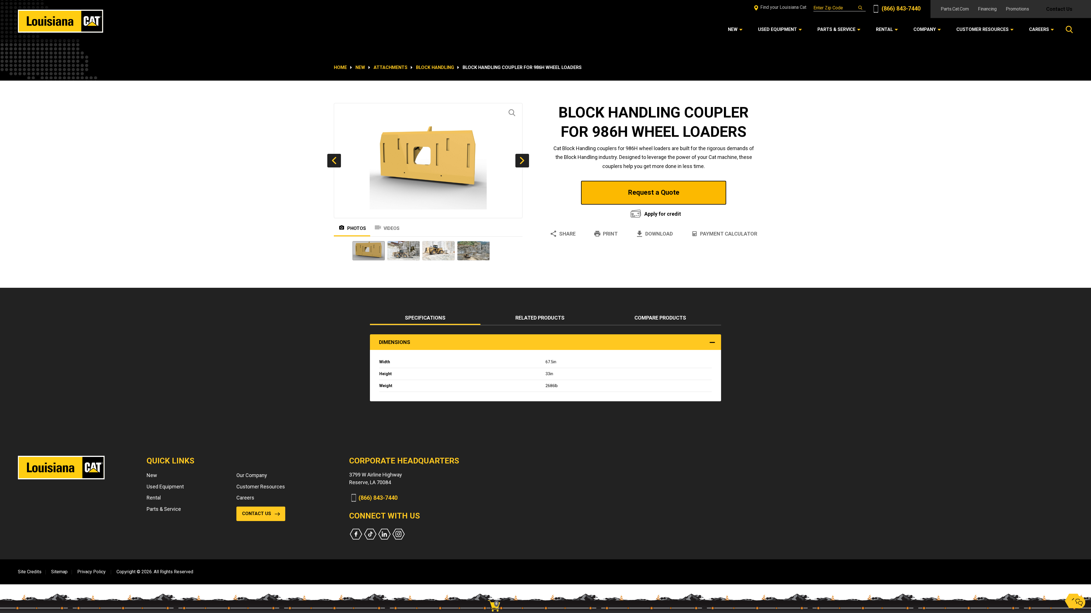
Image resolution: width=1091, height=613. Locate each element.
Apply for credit (662, 214)
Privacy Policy (91, 571)
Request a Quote (653, 192)
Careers (245, 498)
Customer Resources (260, 487)
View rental (583, 212)
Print (610, 234)
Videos (391, 228)
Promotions (1017, 9)
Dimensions (394, 342)
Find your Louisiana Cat (782, 7)
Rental (154, 498)
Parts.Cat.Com (955, 9)
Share (567, 234)
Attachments (390, 67)
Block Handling (435, 67)
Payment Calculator (728, 234)
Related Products (540, 318)
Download (659, 234)
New (360, 67)
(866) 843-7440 (900, 8)
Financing (987, 9)
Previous (334, 160)
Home (340, 67)
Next (522, 160)
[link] (496, 596)
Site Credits (29, 571)
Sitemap (59, 571)
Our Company (251, 475)
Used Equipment (165, 487)
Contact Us (1059, 9)
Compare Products (660, 318)
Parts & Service (164, 509)
